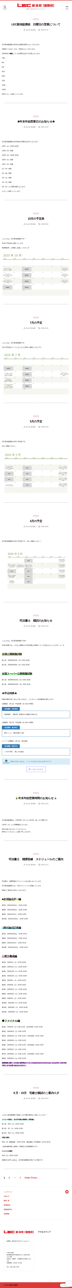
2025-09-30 (44, 224)
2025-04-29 (44, 427)
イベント (36, 19)
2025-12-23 (44, 127)
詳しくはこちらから (36, 769)
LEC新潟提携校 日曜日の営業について (36, 24)
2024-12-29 (44, 803)
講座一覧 (6, 1200)
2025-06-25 (44, 328)
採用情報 (6, 1214)
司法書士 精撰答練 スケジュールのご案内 (36, 859)
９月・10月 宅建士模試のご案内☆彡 (36, 1092)
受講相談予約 (8, 1209)
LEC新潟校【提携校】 (12, 1285)
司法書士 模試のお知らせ (36, 620)
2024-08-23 (44, 1098)
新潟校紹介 (7, 1205)
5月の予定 (36, 421)
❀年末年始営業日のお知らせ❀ (36, 121)
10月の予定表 (36, 218)
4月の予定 (36, 521)
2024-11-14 (44, 864)
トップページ (8, 1192)
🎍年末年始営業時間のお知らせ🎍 (36, 798)
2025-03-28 (44, 526)
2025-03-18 (44, 626)
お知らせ (6, 1196)
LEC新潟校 (32, 30)
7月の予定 (36, 322)
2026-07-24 (44, 30)
